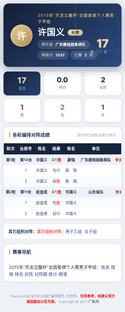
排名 (19, 274)
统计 (53, 274)
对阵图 (40, 274)
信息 (105, 267)
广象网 (93, 301)
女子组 (91, 231)
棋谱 (62, 274)
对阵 (28, 274)
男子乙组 (73, 231)
